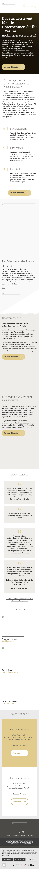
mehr (31, 859)
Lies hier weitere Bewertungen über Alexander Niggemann (19, 600)
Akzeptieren (19, 859)
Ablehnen (7, 859)
